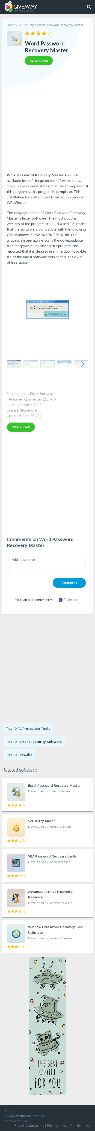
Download (21, 427)
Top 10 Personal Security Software (34, 742)
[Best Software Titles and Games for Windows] (47, 668)
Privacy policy (57, 1126)
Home (11, 25)
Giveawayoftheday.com (22, 1116)
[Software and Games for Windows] (21, 6)
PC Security (26, 25)
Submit (20, 1126)
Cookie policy (80, 1126)
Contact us (36, 1126)
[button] (83, 364)
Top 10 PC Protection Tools (28, 728)
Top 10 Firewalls (19, 755)
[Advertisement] (47, 120)
